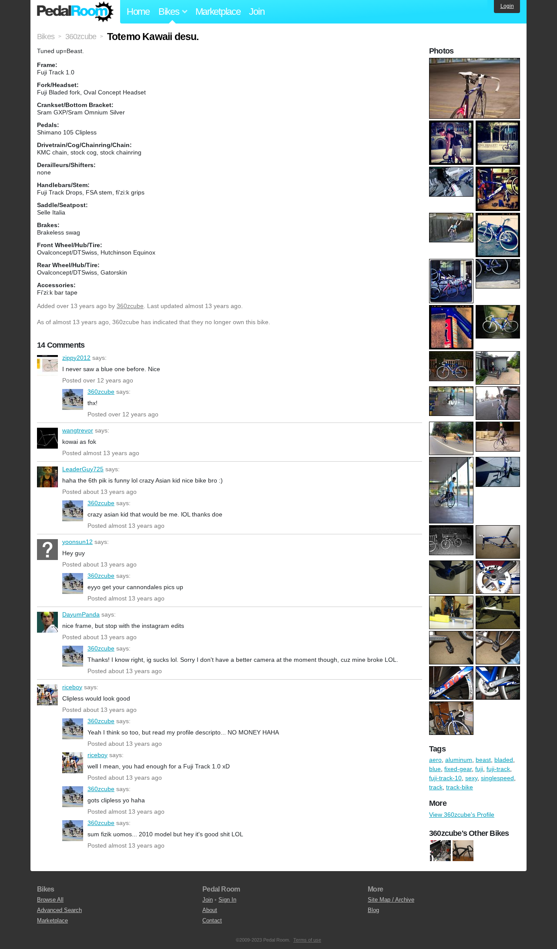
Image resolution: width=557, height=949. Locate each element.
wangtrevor (47, 438)
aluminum (458, 759)
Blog (373, 910)
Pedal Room (75, 11)
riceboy (47, 694)
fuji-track (498, 768)
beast (483, 759)
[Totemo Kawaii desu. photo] (475, 62)
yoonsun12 (47, 549)
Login (507, 6)
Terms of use (307, 939)
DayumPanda (47, 622)
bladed (503, 759)
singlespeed (497, 778)
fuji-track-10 (445, 778)
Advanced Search (59, 910)
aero (435, 759)
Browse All (50, 899)
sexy (471, 778)
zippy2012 (47, 365)
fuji (479, 768)
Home (138, 11)
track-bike (459, 787)
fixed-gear (458, 768)
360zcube (130, 305)
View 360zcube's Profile (461, 814)
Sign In (227, 899)
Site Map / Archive (391, 899)
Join (256, 11)
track (436, 787)
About (209, 910)
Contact (212, 920)
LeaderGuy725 (47, 476)
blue (435, 768)
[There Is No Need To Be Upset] (463, 850)
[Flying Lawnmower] (440, 850)
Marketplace (218, 11)
